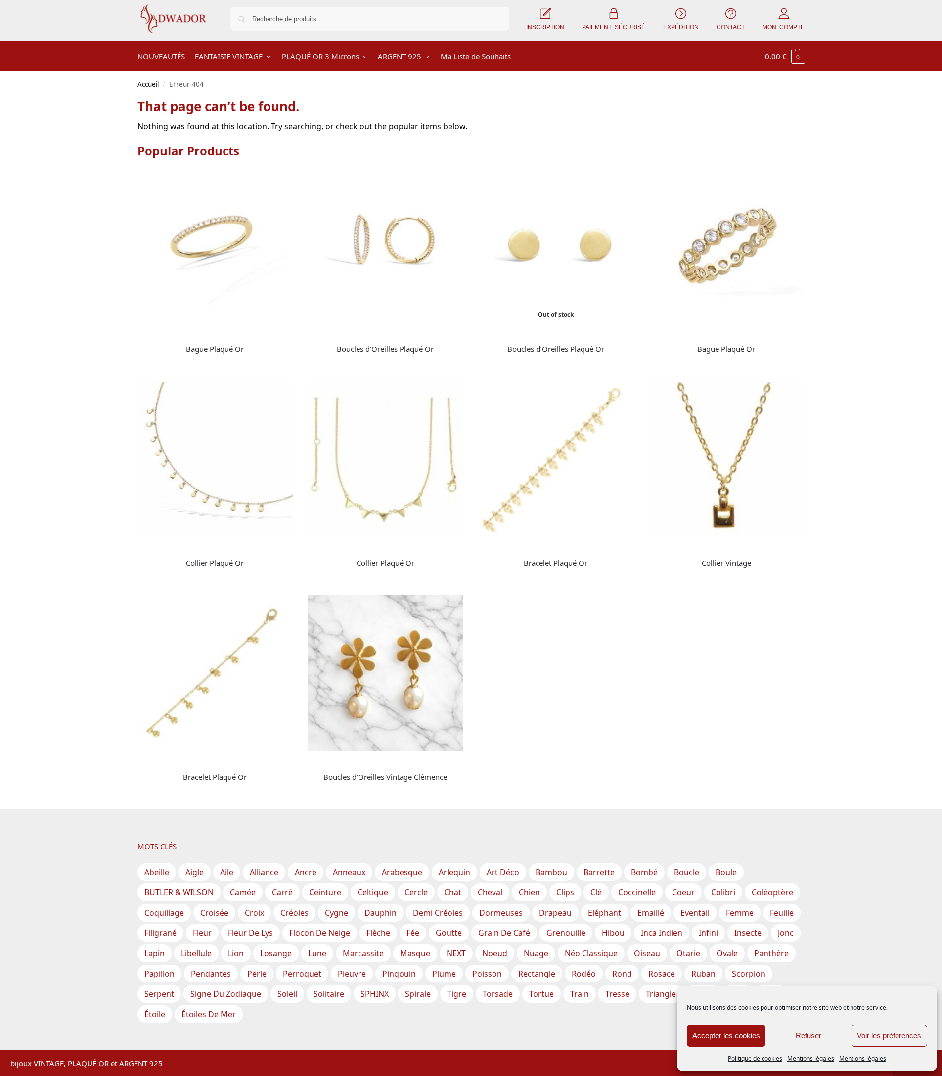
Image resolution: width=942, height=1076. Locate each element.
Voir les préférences (889, 1035)
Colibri (723, 892)
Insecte (748, 933)
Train (579, 993)
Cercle (416, 892)
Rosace (661, 973)
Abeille (156, 872)
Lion (236, 953)
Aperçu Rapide (160, 334)
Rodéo (584, 973)
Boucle (686, 872)
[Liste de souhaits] (277, 182)
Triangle (661, 993)
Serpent (159, 993)
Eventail (695, 912)
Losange (276, 953)
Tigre (456, 993)
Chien (529, 892)
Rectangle (536, 973)
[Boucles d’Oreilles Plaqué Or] (385, 246)
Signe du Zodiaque (225, 993)
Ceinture (325, 892)
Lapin (154, 953)
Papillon (159, 973)
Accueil (148, 84)
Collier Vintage (726, 563)
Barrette (599, 872)
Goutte (449, 933)
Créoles (294, 912)
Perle (257, 973)
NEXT (456, 953)
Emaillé (650, 912)
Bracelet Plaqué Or (555, 563)
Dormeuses (501, 912)
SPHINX (374, 993)
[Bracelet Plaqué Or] (556, 460)
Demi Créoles (438, 912)
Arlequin (454, 872)
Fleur (202, 933)
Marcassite (363, 953)
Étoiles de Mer (208, 1014)
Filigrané (160, 933)
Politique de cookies (755, 1058)
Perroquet (302, 973)
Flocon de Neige (319, 933)
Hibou (613, 933)
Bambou (551, 872)
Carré (282, 892)
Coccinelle (637, 892)
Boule (726, 872)
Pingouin (399, 973)
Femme (740, 912)
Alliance (264, 872)
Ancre (305, 872)
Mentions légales (810, 1058)
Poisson (487, 973)
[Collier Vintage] (726, 460)
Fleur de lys (250, 933)
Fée (412, 933)
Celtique (373, 892)
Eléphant (604, 912)
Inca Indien (661, 933)
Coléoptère (772, 892)
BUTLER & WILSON (179, 892)
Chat (452, 892)
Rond (622, 973)
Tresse (617, 993)
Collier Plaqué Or (215, 563)
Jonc (786, 933)
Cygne (336, 912)
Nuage (536, 953)
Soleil (287, 993)
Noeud (494, 953)
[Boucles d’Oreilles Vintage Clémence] (385, 673)
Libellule (196, 953)
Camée (243, 892)
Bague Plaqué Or (215, 349)
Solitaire (329, 993)
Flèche (378, 933)
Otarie (688, 953)
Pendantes (211, 973)
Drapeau (555, 912)
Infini (708, 933)
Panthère (771, 953)
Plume (444, 973)
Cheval (490, 892)
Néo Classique (591, 953)
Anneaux (349, 872)
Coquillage (164, 912)
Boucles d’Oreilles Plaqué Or (385, 349)
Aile (226, 872)
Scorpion (748, 973)
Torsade (498, 993)
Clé (596, 892)
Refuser (808, 1035)
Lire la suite (215, 365)
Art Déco (503, 872)
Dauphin (380, 912)
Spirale (418, 993)
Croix (254, 912)
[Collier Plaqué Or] (215, 460)
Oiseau (647, 953)
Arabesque (402, 872)
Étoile (154, 1014)
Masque (415, 953)
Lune (317, 953)
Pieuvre (352, 973)
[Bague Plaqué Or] (215, 246)
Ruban (703, 973)
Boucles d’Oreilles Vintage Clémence (385, 777)
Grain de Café (504, 933)
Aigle (194, 872)
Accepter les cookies (726, 1035)
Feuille (782, 912)
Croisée (214, 912)
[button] (785, 56)
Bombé (644, 872)
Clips (565, 892)
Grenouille (565, 933)
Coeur (683, 892)
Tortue (541, 993)
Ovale (727, 953)
